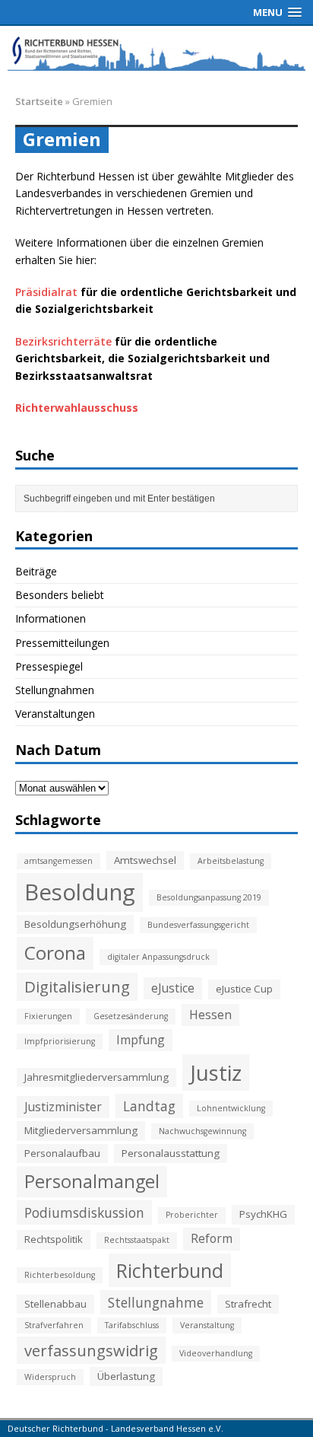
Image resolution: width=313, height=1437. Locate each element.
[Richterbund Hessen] (156, 52)
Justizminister (63, 1106)
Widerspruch (50, 1377)
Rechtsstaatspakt (136, 1240)
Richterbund (169, 1270)
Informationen (50, 618)
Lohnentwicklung (231, 1108)
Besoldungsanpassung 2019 (208, 897)
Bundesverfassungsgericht (198, 924)
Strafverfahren (54, 1325)
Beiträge (36, 571)
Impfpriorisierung (59, 1041)
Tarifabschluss (132, 1325)
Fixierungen (48, 1016)
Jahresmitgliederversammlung (96, 1077)
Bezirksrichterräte (63, 341)
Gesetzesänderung (130, 1016)
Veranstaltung (207, 1325)
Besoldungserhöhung (75, 924)
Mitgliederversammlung (81, 1130)
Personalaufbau (62, 1153)
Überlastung (126, 1376)
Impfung (140, 1039)
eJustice (172, 988)
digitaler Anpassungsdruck (158, 956)
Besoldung (79, 892)
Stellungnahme (156, 1302)
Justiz (216, 1072)
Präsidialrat (46, 292)
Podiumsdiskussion (84, 1212)
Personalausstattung (171, 1153)
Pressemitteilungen (62, 643)
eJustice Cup (244, 989)
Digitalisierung (77, 986)
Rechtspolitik (53, 1239)
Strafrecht (248, 1304)
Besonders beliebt (59, 595)
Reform (211, 1238)
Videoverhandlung (215, 1353)
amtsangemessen (58, 861)
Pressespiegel (49, 666)
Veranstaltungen (55, 713)
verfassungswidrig (91, 1350)
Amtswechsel (145, 860)
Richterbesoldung (59, 1275)
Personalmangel (92, 1181)
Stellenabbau (55, 1304)
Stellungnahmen (54, 690)
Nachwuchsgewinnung (202, 1131)
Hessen (210, 1014)
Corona (55, 952)
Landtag (149, 1106)
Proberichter (192, 1214)
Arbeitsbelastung (231, 861)
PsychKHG (263, 1214)
